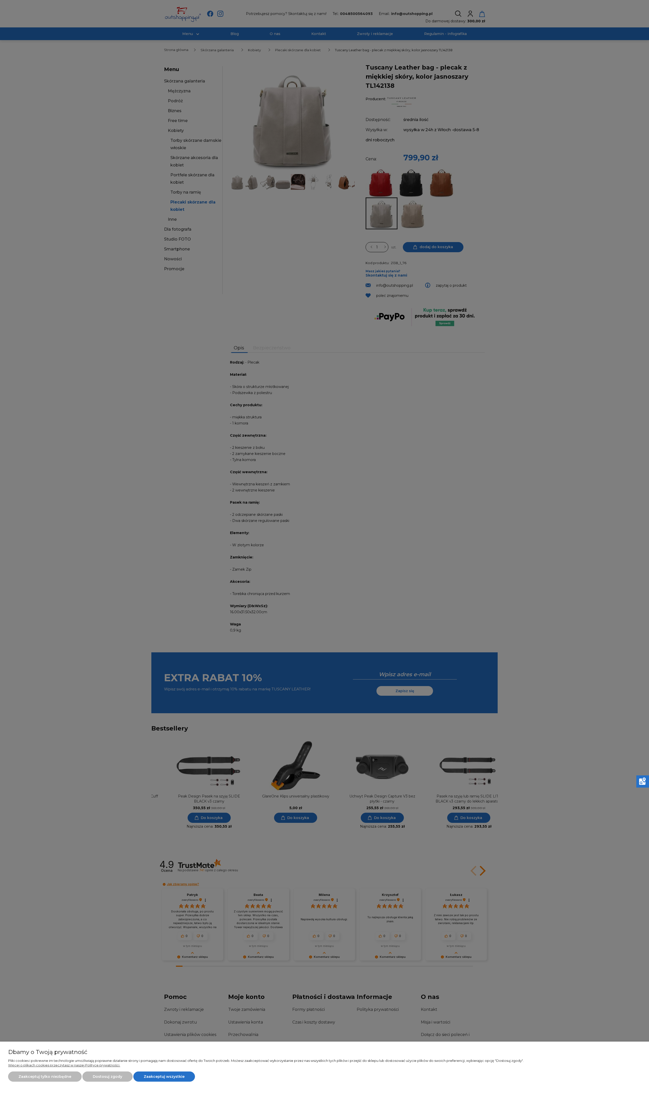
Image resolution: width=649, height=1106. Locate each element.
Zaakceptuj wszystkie (164, 1076)
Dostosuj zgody (107, 1076)
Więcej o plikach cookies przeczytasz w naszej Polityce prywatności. (64, 1065)
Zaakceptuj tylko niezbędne (45, 1076)
